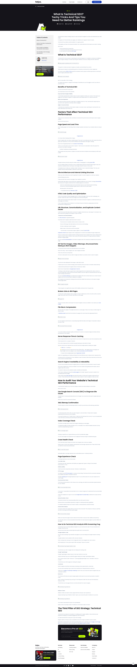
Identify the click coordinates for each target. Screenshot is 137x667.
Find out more (47, 657)
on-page (92, 622)
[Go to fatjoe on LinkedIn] (68, 665)
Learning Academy (72, 647)
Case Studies (71, 2)
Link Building (60, 647)
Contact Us (79, 2)
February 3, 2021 (74, 190)
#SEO (62, 347)
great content (83, 623)
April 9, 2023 (86, 230)
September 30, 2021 (81, 353)
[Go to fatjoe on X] (70, 665)
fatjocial (93, 651)
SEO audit (74, 51)
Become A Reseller (84, 647)
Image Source (80, 136)
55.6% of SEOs (69, 71)
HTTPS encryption (68, 473)
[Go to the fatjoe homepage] (38, 2)
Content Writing (61, 656)
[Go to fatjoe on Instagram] (66, 665)
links (89, 623)
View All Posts (44, 60)
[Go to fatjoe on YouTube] (72, 665)
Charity (93, 649)
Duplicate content (62, 232)
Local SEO (60, 653)
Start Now (40, 74)
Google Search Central (75, 269)
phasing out (64, 476)
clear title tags (69, 375)
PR (58, 649)
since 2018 (92, 162)
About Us (93, 647)
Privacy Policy (99, 665)
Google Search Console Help (82, 494)
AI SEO (59, 651)
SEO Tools (71, 651)
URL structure (63, 217)
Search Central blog (78, 143)
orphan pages (76, 372)
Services (64, 2)
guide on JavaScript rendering (70, 570)
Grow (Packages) (61, 658)
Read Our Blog (72, 649)
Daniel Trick (61, 24)
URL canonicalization (67, 239)
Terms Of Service (93, 665)
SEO (69, 11)
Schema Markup (66, 275)
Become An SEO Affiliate (85, 649)
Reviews (93, 653)
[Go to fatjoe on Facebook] (64, 665)
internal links (98, 181)
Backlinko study (62, 313)
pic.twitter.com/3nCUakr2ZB (86, 351)
